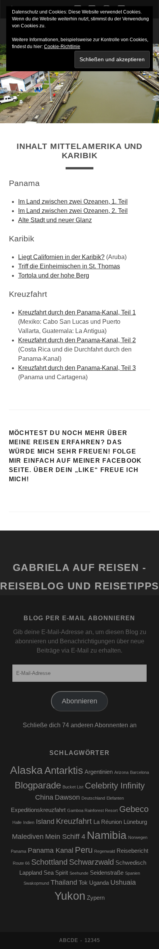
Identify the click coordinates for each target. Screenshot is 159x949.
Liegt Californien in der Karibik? (61, 257)
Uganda (99, 883)
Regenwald (104, 851)
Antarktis (63, 770)
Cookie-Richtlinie (62, 46)
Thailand (64, 882)
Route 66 (21, 863)
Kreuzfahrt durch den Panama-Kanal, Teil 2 (77, 340)
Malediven (28, 836)
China (44, 797)
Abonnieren (79, 701)
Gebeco (134, 809)
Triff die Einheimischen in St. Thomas (69, 266)
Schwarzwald (91, 862)
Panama (18, 851)
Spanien (132, 873)
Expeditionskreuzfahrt (38, 810)
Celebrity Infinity (115, 785)
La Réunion (107, 822)
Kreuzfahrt (74, 821)
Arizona (121, 772)
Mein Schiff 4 (65, 836)
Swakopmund (36, 883)
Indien (28, 822)
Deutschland (93, 798)
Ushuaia (123, 882)
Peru (84, 850)
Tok (83, 883)
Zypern (96, 898)
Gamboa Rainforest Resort (92, 810)
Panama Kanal (50, 850)
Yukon (69, 895)
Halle (17, 822)
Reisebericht (132, 851)
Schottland (49, 862)
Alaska (26, 770)
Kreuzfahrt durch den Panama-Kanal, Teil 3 (77, 368)
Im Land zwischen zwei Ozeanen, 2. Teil (73, 211)
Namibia (107, 835)
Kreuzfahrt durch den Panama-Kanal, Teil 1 (77, 312)
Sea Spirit (56, 873)
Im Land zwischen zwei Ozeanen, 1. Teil (73, 201)
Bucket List (73, 787)
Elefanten (115, 798)
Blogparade (38, 785)
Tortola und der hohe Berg (53, 275)
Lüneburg (135, 822)
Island (45, 821)
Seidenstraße (106, 873)
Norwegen (137, 837)
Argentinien (99, 772)
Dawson (67, 797)
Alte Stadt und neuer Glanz (55, 220)
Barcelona (139, 772)
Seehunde (78, 873)
